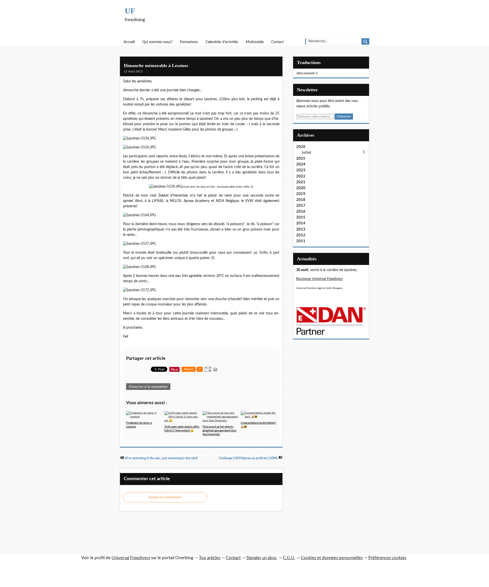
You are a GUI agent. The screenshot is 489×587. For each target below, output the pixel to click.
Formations (189, 42)
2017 (300, 206)
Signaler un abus (261, 558)
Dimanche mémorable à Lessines (156, 65)
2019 (300, 194)
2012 (300, 235)
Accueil (129, 42)
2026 (300, 147)
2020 (300, 188)
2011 (300, 241)
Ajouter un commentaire (165, 497)
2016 (300, 211)
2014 (300, 223)
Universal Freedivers (131, 558)
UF (130, 11)
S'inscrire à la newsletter (148, 387)
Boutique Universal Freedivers (319, 279)
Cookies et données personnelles (332, 558)
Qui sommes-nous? (157, 42)
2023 (300, 170)
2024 (300, 164)
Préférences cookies (387, 558)
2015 (300, 217)
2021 (300, 182)
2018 (300, 200)
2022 (300, 176)
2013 (300, 229)
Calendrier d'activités (222, 42)
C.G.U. (289, 558)
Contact (277, 42)
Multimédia (255, 42)
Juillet (306, 153)
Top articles (209, 558)
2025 (300, 158)
